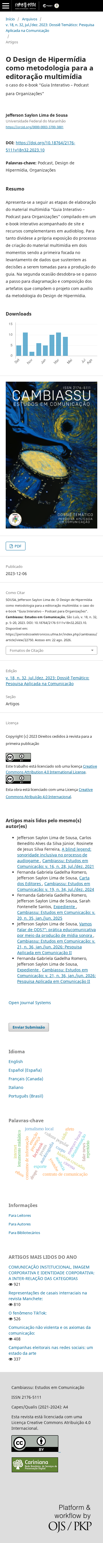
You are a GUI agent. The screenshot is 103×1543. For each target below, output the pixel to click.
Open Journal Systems (30, 1002)
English (16, 1061)
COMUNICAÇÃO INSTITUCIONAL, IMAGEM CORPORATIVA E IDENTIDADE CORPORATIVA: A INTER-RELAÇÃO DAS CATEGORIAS (51, 1272)
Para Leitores (20, 1215)
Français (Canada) (26, 1078)
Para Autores (20, 1224)
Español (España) (25, 1070)
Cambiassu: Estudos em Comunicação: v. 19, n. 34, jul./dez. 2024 (55, 886)
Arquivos (29, 19)
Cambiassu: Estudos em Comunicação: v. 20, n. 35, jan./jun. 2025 (56, 915)
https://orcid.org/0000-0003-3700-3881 (35, 127)
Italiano (16, 1087)
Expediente (65, 906)
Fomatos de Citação (26, 650)
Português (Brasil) (26, 1096)
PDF (17, 546)
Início (10, 19)
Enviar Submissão (29, 1027)
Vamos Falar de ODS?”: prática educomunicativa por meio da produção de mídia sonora (56, 929)
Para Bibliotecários (24, 1232)
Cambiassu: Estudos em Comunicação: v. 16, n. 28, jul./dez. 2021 (55, 863)
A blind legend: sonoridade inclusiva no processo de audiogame (54, 854)
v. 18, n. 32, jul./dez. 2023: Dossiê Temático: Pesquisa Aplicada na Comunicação (50, 27)
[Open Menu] (5, 5)
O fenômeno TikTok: (28, 1313)
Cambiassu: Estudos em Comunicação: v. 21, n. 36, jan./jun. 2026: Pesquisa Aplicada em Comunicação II (56, 946)
